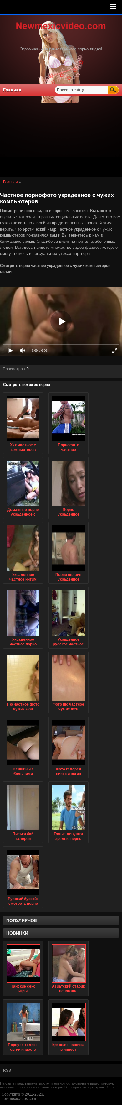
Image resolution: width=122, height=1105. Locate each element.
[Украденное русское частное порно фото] (68, 636)
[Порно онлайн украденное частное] (68, 571)
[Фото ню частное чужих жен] (68, 701)
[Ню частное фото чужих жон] (23, 701)
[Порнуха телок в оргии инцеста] (23, 1022)
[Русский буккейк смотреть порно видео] (23, 895)
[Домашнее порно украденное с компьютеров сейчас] (23, 506)
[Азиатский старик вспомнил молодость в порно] (68, 963)
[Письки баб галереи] (23, 830)
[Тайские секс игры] (23, 963)
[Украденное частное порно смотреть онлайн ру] (23, 636)
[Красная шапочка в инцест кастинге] (68, 1022)
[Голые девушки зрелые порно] (68, 830)
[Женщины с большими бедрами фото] (23, 766)
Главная (12, 89)
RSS (7, 1070)
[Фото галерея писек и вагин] (68, 766)
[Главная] (61, 30)
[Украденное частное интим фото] (23, 571)
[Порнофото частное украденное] (68, 441)
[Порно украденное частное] (68, 506)
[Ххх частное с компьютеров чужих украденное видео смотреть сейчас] (23, 441)
